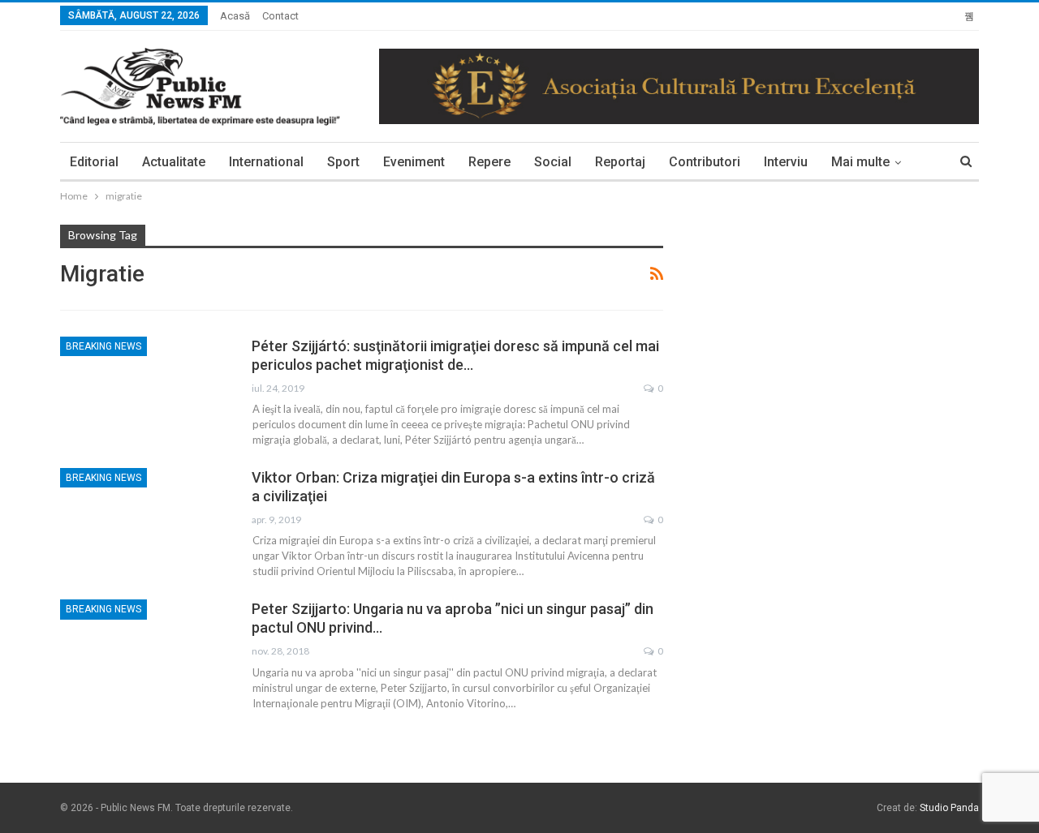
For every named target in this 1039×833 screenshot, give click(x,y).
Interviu (786, 162)
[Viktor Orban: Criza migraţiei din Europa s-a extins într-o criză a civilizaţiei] (145, 522)
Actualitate (173, 162)
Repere (489, 162)
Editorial (94, 162)
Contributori (704, 162)
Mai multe (860, 162)
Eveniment (414, 162)
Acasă (235, 16)
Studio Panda (949, 808)
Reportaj (620, 162)
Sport (343, 162)
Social (552, 162)
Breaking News (103, 346)
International (266, 162)
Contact (280, 16)
